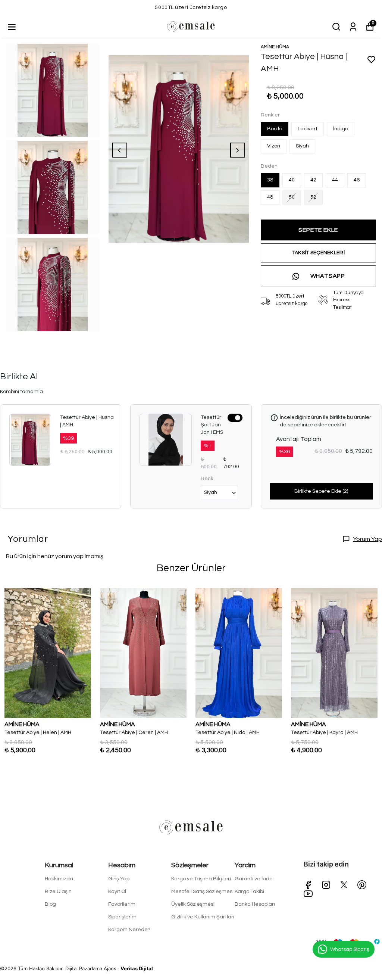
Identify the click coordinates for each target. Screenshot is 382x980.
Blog (50, 904)
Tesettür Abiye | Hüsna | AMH (87, 421)
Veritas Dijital (136, 968)
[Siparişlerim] (353, 26)
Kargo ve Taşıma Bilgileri (201, 878)
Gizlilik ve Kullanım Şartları (202, 917)
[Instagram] (326, 884)
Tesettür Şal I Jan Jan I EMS (212, 425)
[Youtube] (308, 893)
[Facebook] (308, 884)
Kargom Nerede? (129, 929)
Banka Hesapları (255, 904)
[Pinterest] (361, 884)
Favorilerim (121, 904)
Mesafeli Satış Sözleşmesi (202, 891)
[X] (343, 884)
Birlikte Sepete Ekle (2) (321, 491)
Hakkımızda (59, 878)
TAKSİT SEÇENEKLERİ (318, 252)
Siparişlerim (122, 917)
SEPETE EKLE (318, 230)
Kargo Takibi (249, 891)
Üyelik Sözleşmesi (193, 904)
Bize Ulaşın (58, 891)
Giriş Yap (118, 878)
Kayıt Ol (117, 891)
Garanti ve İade (254, 878)
